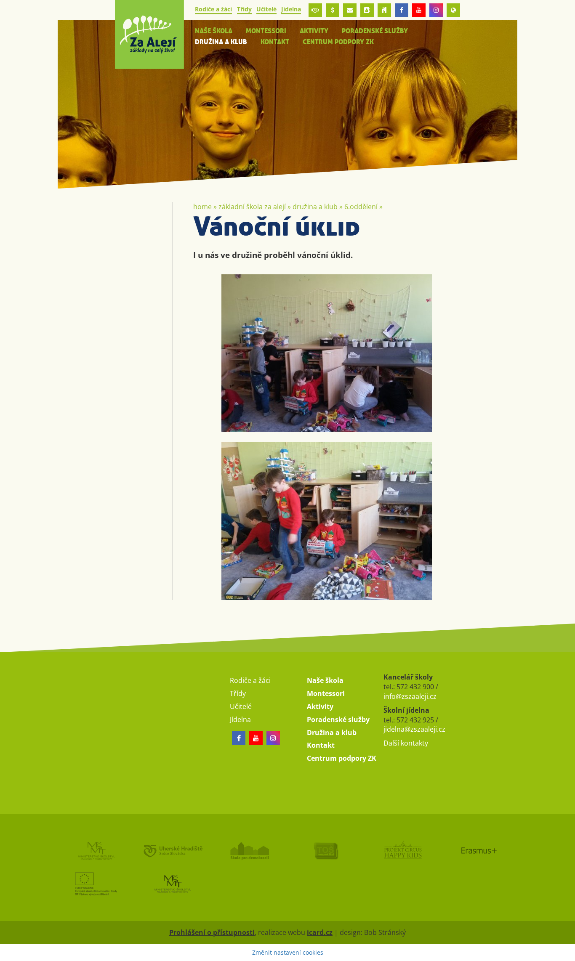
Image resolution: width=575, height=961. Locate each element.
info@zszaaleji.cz (410, 696)
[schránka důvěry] (315, 10)
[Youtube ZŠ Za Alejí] (419, 10)
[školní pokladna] (332, 10)
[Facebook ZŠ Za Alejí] (401, 10)
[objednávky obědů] (384, 10)
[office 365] (350, 10)
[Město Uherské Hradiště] (173, 850)
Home (202, 206)
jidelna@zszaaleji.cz (414, 729)
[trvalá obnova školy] (326, 850)
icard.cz (320, 932)
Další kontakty (405, 743)
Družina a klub (315, 206)
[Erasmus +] (453, 10)
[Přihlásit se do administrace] (566, 952)
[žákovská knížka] (367, 10)
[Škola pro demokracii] (249, 850)
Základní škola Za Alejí (252, 206)
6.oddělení (361, 206)
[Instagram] (436, 10)
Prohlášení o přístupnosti (212, 932)
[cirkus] (402, 850)
